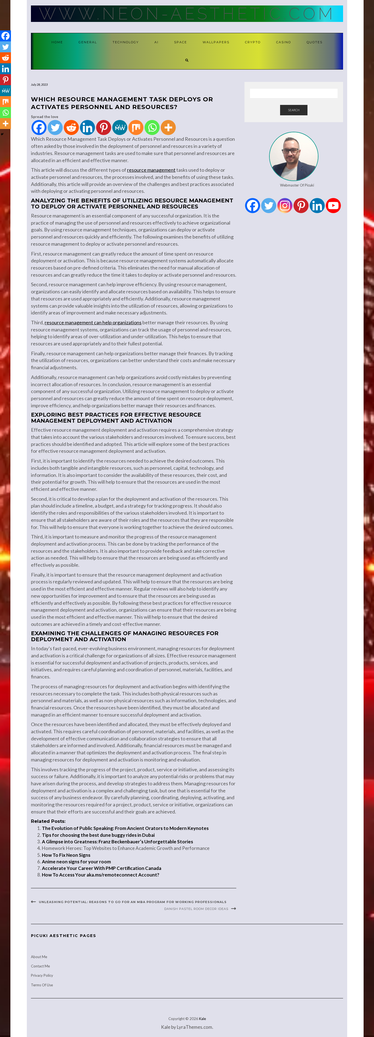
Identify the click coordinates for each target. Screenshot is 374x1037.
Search (294, 110)
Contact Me (40, 966)
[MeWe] (119, 127)
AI (156, 42)
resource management (151, 170)
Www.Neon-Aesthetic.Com (187, 13)
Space (180, 42)
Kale (202, 1018)
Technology (126, 42)
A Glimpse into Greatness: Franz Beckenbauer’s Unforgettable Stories (117, 841)
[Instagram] (284, 205)
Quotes (315, 42)
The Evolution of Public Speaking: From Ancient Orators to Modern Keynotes (125, 828)
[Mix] (135, 127)
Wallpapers (216, 42)
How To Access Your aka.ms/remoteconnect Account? (100, 875)
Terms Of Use (42, 985)
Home (57, 42)
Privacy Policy (42, 975)
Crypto (253, 42)
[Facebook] (39, 127)
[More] (168, 127)
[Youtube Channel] (333, 205)
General (88, 42)
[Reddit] (71, 127)
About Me (39, 957)
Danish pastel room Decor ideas (196, 909)
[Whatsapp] (152, 127)
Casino (283, 42)
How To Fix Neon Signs (66, 855)
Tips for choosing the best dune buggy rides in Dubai (98, 835)
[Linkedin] (87, 127)
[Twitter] (55, 127)
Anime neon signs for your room (76, 861)
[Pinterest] (103, 127)
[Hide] (2, 134)
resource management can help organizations (93, 322)
